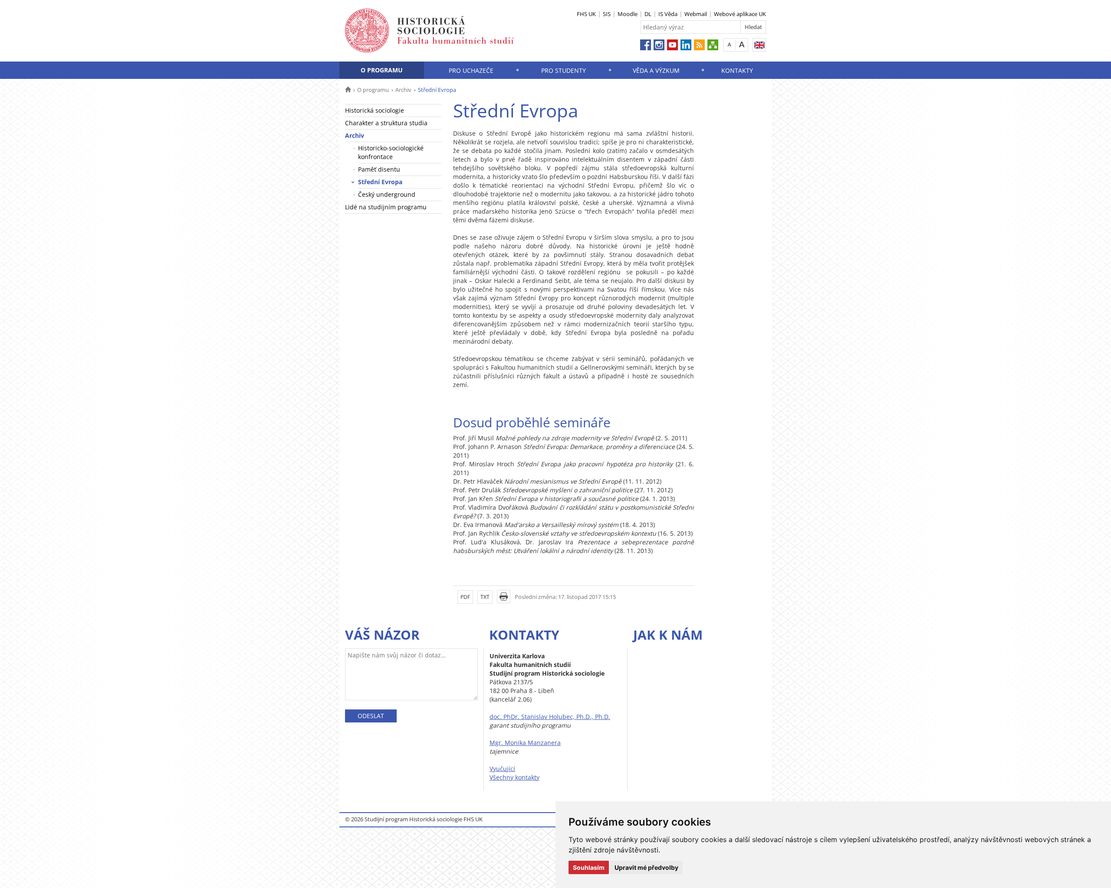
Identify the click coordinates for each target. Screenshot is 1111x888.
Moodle (628, 14)
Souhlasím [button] (589, 867)
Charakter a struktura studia (386, 123)
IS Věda (667, 14)
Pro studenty (563, 70)
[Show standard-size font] (729, 44)
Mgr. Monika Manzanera (525, 742)
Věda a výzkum (656, 70)
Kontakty (737, 70)
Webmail (695, 14)
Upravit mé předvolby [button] (646, 867)
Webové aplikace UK (740, 14)
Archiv (403, 90)
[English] (759, 45)
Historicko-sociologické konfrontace (391, 152)
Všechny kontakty (514, 777)
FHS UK (586, 14)
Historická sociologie (374, 110)
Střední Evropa (380, 182)
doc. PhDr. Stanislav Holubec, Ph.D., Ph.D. (550, 716)
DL (647, 14)
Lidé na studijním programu (386, 207)
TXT (485, 597)
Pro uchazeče (471, 70)
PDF (465, 597)
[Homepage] (348, 90)
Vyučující (502, 768)
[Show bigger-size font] (742, 44)
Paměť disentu (379, 169)
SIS (607, 14)
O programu (382, 70)
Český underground (386, 194)
